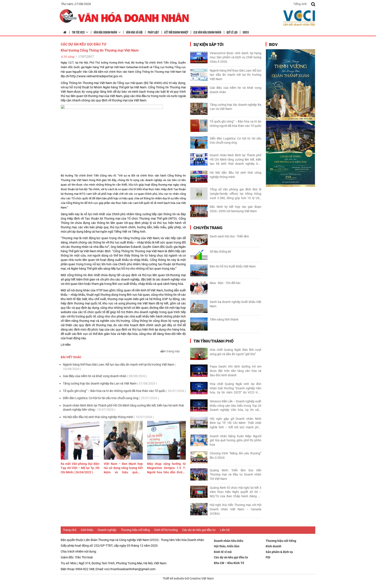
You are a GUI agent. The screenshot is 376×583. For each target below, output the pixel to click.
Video (246, 32)
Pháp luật (153, 32)
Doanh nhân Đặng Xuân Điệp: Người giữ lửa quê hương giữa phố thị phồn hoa (235, 440)
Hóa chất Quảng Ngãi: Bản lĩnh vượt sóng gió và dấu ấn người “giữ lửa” (235, 352)
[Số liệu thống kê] (199, 255)
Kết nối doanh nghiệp (176, 32)
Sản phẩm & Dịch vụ (279, 552)
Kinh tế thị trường (166, 530)
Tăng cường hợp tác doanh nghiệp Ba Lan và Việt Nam (110, 383)
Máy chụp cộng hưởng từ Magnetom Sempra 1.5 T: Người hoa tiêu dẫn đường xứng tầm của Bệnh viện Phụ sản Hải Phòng (166, 468)
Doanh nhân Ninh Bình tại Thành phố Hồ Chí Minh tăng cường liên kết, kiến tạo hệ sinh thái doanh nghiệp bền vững (123, 408)
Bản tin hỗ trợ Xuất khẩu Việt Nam (233, 266)
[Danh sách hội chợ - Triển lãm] (199, 239)
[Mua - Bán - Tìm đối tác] (199, 288)
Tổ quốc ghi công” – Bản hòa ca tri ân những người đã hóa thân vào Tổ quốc (124, 391)
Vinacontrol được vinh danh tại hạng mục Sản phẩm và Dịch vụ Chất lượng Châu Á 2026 (235, 57)
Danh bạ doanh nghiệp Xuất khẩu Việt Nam (235, 304)
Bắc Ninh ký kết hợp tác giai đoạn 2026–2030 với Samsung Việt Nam (235, 209)
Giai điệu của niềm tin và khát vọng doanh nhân (105, 376)
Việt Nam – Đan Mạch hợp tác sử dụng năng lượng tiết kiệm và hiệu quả (123, 468)
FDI (268, 557)
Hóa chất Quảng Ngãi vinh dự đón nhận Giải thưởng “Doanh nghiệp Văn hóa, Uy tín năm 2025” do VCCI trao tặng (235, 388)
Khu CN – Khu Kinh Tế (229, 563)
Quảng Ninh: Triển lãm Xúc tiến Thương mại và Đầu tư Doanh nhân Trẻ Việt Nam (235, 475)
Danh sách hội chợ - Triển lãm (229, 236)
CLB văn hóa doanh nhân (207, 32)
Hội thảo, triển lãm (226, 546)
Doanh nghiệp (107, 530)
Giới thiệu (87, 530)
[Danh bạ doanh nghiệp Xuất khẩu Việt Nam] (199, 306)
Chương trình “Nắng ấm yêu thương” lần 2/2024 (235, 455)
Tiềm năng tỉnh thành (224, 319)
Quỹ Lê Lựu (232, 32)
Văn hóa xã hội (134, 32)
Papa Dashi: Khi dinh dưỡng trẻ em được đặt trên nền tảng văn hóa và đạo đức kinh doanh (235, 371)
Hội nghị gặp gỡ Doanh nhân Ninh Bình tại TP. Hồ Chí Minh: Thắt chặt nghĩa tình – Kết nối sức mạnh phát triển (235, 423)
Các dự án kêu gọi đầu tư (199, 530)
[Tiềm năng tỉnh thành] (199, 324)
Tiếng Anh (300, 4)
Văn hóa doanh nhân (105, 32)
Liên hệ (225, 530)
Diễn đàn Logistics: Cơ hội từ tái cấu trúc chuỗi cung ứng (111, 398)
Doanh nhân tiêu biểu (228, 541)
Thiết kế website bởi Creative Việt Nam (188, 578)
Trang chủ (69, 530)
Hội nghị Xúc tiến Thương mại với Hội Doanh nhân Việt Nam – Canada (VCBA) (235, 509)
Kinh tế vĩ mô (223, 552)
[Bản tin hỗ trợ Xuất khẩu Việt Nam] (199, 270)
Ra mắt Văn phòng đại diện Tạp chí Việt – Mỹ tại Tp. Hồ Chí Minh (80, 468)
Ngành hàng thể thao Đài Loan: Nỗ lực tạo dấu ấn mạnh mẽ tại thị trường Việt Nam (119, 367)
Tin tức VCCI (78, 32)
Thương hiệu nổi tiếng (135, 530)
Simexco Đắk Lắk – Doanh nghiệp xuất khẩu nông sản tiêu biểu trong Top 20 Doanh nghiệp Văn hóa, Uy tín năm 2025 (235, 406)
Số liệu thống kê (220, 251)
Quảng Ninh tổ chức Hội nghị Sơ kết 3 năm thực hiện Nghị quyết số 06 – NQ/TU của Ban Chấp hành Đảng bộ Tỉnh (235, 492)
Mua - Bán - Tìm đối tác (225, 283)
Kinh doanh (273, 546)
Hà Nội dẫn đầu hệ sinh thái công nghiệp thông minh (108, 417)
